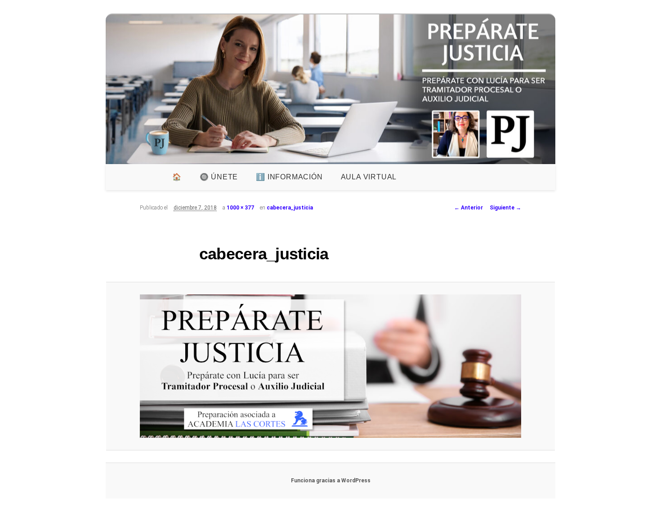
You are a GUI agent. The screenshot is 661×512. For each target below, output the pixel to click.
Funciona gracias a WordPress (331, 480)
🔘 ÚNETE (219, 177)
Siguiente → (505, 208)
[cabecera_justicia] (330, 366)
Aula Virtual (369, 177)
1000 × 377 (240, 208)
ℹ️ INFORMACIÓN (289, 177)
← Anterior (468, 208)
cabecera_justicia (290, 208)
